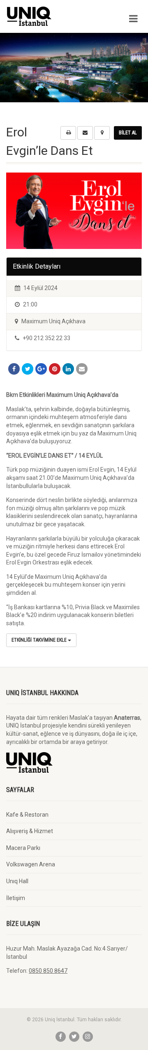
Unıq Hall (17, 881)
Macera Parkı (23, 848)
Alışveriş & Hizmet (29, 831)
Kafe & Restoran (27, 814)
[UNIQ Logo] (49, 16)
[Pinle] (54, 369)
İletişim (15, 898)
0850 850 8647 (48, 970)
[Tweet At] (27, 369)
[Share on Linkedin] (68, 369)
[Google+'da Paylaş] (41, 369)
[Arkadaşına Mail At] (82, 369)
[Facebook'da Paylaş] (14, 369)
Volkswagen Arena (30, 864)
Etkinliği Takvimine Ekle (40, 640)
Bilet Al (128, 133)
